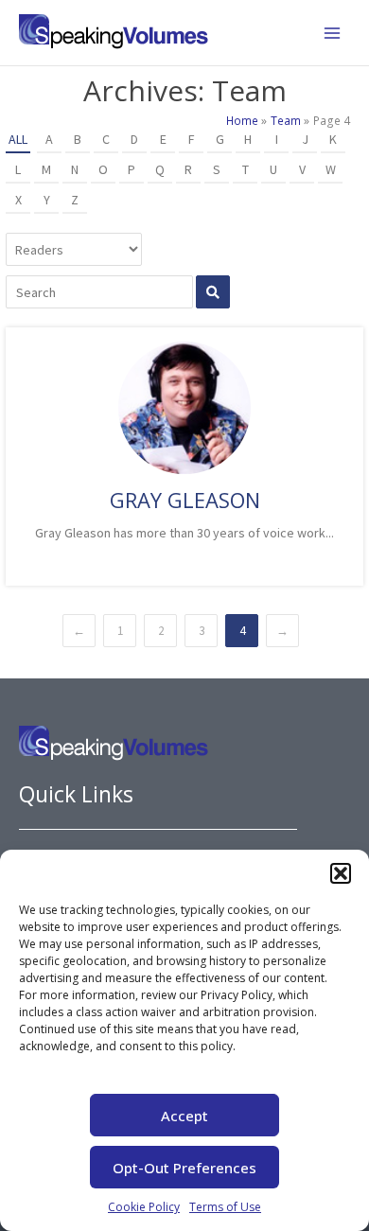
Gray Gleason (185, 499)
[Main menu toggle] (332, 33)
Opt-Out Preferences (184, 1167)
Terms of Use (225, 1207)
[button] (340, 873)
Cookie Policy (144, 1207)
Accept (184, 1115)
